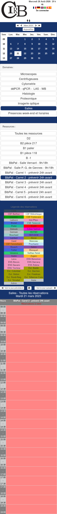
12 (53, 44)
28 (18, 58)
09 (4, 39)
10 (4, 44)
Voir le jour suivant (44, 288)
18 (46, 49)
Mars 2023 (28, 25)
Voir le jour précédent (13, 288)
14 (18, 49)
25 (46, 53)
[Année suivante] (39, 25)
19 (53, 49)
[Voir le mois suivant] (36, 25)
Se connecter (42, 10)
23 (32, 53)
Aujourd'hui (28, 29)
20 (11, 53)
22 (25, 53)
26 (53, 53)
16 (32, 49)
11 (46, 44)
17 (39, 49)
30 (32, 58)
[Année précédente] (17, 25)
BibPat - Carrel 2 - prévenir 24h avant (31, 301)
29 (25, 58)
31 (39, 58)
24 (39, 53)
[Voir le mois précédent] (21, 25)
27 (11, 58)
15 (25, 49)
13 (11, 49)
